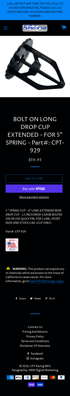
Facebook (36, 353)
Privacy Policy (35, 336)
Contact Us (35, 327)
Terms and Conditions (35, 341)
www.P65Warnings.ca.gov (46, 281)
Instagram (36, 358)
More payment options (34, 197)
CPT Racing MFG (40, 366)
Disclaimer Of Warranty (35, 346)
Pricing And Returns (35, 332)
